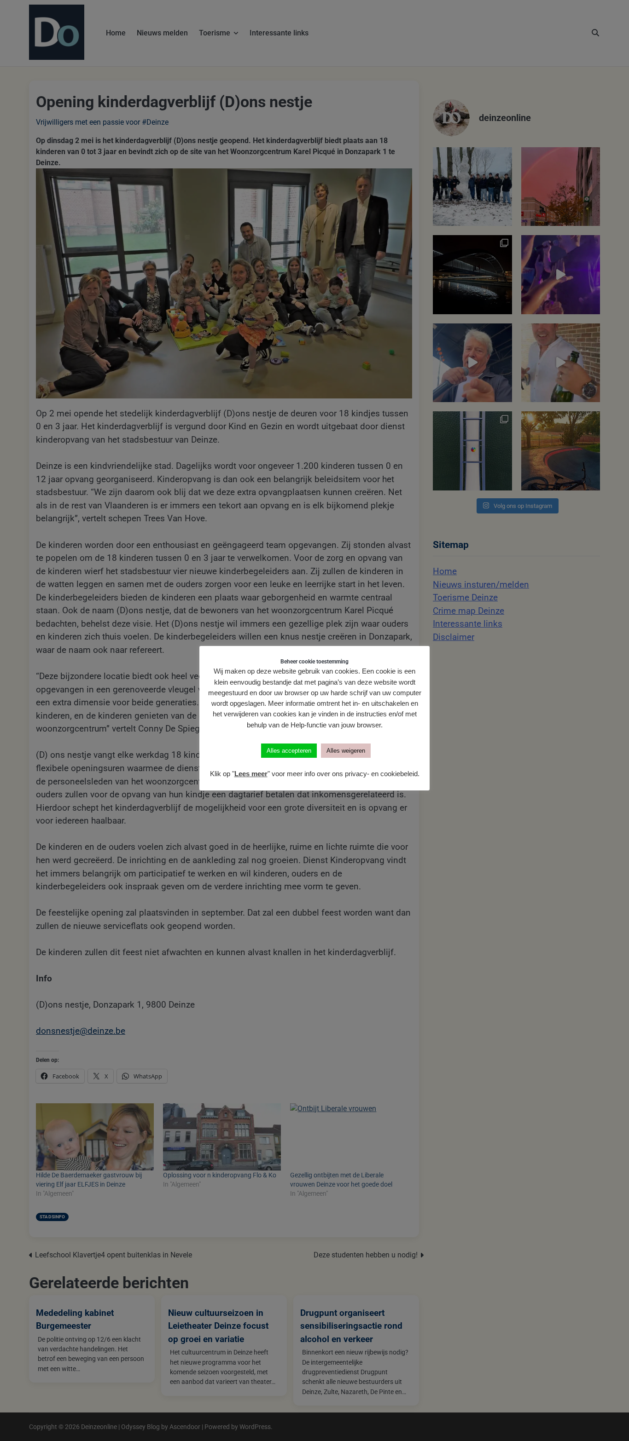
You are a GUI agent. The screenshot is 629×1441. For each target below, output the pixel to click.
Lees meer (251, 774)
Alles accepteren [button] (289, 750)
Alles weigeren (345, 750)
